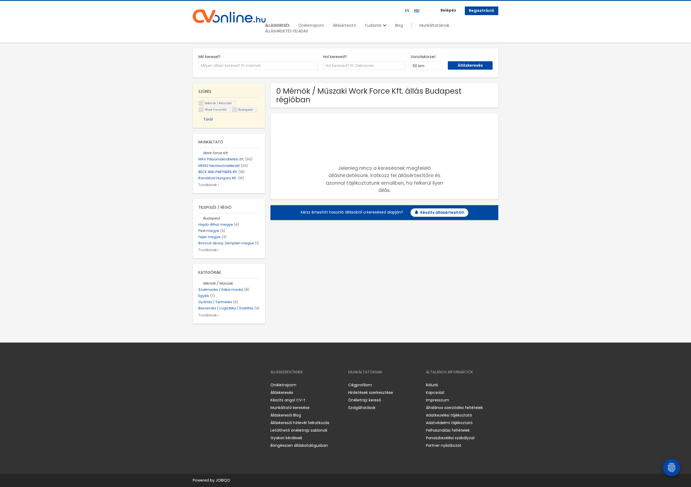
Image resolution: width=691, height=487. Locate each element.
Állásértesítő (344, 25)
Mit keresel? (209, 56)
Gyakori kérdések (286, 438)
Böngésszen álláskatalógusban (299, 445)
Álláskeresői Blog (285, 415)
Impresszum (437, 400)
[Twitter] (222, 385)
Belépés (448, 10)
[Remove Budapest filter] (200, 218)
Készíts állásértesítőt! (442, 212)
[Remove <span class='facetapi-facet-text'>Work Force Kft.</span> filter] (201, 109)
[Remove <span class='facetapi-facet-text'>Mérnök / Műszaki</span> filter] (201, 103)
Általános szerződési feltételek (454, 407)
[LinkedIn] (214, 385)
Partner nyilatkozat (443, 445)
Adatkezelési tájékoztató (449, 415)
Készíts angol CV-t (287, 400)
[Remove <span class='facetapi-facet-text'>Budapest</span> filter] (234, 109)
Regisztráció (481, 10)
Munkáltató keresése (290, 407)
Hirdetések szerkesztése (370, 392)
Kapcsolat (435, 392)
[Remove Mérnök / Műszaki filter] (200, 283)
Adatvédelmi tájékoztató (449, 422)
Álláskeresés (281, 392)
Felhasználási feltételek (448, 430)
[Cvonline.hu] (229, 16)
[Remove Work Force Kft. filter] (200, 153)
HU (416, 10)
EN (407, 10)
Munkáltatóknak (434, 25)
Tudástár (374, 25)
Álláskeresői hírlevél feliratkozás (299, 422)
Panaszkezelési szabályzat (450, 438)
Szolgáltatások (361, 407)
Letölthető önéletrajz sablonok (298, 430)
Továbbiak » (208, 184)
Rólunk (432, 385)
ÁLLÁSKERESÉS (277, 25)
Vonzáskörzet (423, 56)
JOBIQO (223, 480)
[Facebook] (197, 385)
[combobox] (258, 66)
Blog (399, 25)
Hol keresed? (335, 56)
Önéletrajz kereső (364, 400)
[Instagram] (205, 385)
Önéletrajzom (311, 25)
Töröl (208, 119)
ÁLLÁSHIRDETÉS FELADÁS (286, 31)
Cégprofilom (360, 385)
